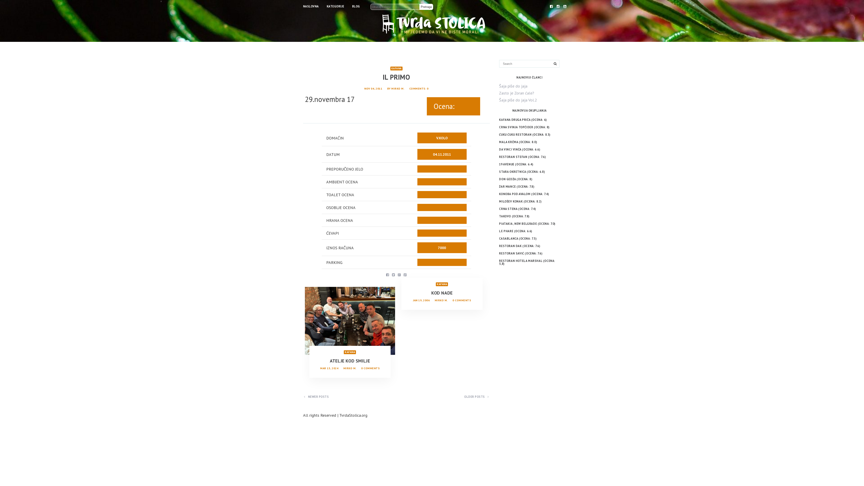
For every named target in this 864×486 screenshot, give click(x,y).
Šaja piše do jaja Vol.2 (518, 100)
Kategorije (335, 6)
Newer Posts (318, 397)
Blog (356, 6)
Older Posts (475, 397)
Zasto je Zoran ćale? (516, 93)
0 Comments (370, 368)
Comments (417, 88)
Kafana (396, 68)
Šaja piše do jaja (513, 86)
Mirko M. (397, 88)
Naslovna (311, 6)
